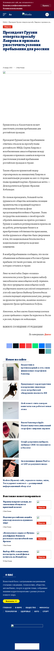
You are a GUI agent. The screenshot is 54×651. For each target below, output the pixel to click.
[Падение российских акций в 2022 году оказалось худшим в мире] (44, 520)
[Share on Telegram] (5, 61)
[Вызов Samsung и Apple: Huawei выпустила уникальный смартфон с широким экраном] (11, 429)
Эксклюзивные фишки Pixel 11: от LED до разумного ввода (35, 462)
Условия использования (13, 8)
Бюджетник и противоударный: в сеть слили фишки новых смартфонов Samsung (35, 369)
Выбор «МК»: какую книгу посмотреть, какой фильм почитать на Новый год (16, 554)
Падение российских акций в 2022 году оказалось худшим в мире (18, 520)
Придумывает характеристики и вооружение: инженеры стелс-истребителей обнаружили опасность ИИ (36, 388)
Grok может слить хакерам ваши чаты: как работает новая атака (36, 406)
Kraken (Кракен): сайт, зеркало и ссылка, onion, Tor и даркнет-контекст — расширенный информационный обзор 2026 (26, 483)
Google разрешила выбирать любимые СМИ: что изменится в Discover (35, 444)
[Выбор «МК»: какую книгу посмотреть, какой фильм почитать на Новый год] (44, 554)
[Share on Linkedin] (31, 55)
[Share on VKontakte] (46, 55)
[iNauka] (27, 15)
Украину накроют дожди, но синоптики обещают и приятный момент (17, 504)
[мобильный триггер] (5, 15)
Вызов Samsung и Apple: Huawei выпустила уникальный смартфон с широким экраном (36, 425)
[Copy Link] (15, 61)
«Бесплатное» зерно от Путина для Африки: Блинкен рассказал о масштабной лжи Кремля (18, 537)
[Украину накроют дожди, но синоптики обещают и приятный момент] (44, 504)
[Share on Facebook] (5, 55)
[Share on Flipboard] (15, 55)
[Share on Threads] (10, 61)
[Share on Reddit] (41, 55)
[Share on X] (10, 55)
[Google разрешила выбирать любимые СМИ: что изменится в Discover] (11, 449)
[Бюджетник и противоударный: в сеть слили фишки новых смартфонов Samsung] (11, 372)
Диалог (47, 334)
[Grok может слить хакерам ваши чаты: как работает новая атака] (11, 410)
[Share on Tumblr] (36, 55)
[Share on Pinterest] (20, 55)
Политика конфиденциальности (16, 5)
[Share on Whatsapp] (26, 55)
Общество (7, 27)
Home (5, 22)
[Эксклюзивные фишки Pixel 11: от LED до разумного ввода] (11, 468)
